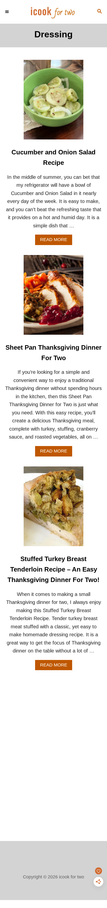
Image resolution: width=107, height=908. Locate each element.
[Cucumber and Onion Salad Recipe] (53, 102)
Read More (56, 241)
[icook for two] (53, 12)
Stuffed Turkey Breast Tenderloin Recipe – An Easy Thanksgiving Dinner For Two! (53, 569)
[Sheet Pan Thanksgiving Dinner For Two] (53, 297)
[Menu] (7, 12)
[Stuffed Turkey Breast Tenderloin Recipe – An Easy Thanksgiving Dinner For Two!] (53, 508)
